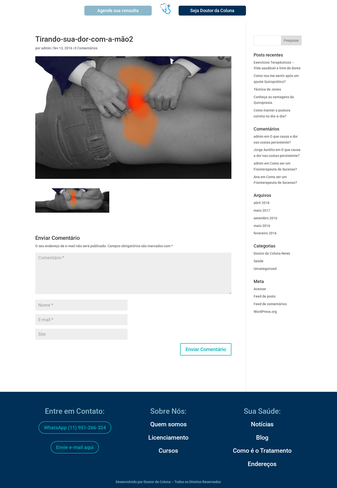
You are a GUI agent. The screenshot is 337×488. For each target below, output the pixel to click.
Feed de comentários (270, 304)
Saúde (258, 261)
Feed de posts (265, 296)
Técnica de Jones (267, 89)
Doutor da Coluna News (272, 253)
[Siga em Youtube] (87, 466)
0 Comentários (86, 48)
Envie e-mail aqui (75, 447)
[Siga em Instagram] (75, 466)
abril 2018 (261, 203)
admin (46, 48)
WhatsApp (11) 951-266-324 (75, 428)
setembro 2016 (265, 218)
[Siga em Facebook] (63, 466)
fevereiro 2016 (265, 233)
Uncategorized (265, 269)
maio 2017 (262, 210)
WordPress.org (265, 312)
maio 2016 (262, 226)
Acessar (260, 289)
